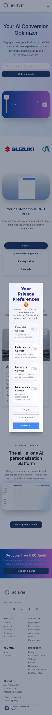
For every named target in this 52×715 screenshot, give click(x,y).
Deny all (26, 409)
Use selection (26, 417)
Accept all (26, 425)
